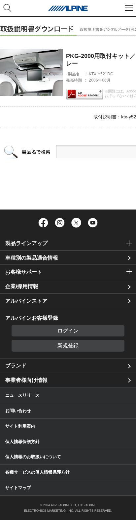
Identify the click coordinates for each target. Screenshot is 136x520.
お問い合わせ (18, 410)
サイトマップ (18, 487)
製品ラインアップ (26, 243)
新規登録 (68, 345)
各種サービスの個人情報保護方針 (37, 472)
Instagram (60, 223)
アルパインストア (26, 301)
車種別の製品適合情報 (31, 257)
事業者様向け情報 (26, 380)
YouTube (93, 223)
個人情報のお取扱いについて (33, 456)
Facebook (43, 223)
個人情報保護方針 (22, 441)
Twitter (76, 223)
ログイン (68, 331)
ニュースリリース (22, 395)
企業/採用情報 (21, 286)
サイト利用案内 (20, 426)
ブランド (15, 365)
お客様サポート (23, 272)
